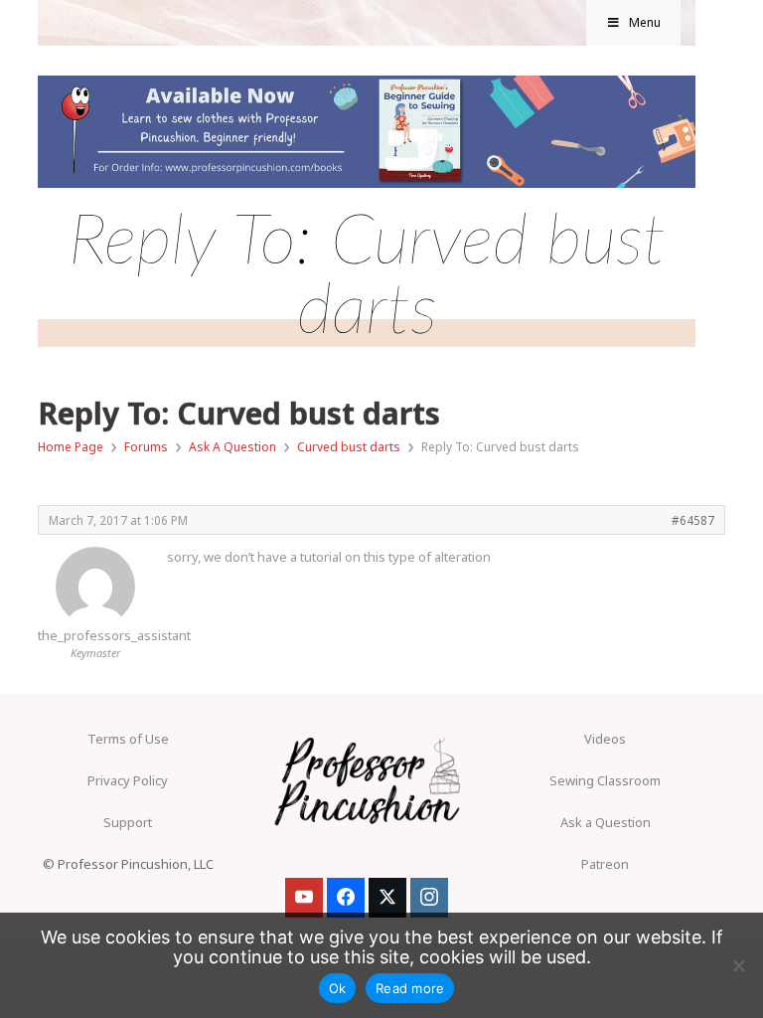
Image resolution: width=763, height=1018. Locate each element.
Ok (338, 988)
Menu (645, 22)
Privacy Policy (127, 780)
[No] (738, 965)
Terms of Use (128, 739)
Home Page (70, 446)
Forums (146, 446)
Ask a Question (605, 822)
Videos (605, 739)
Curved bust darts (348, 446)
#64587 (693, 520)
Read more (410, 988)
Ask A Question (232, 446)
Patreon (605, 864)
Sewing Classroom (605, 780)
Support (127, 822)
